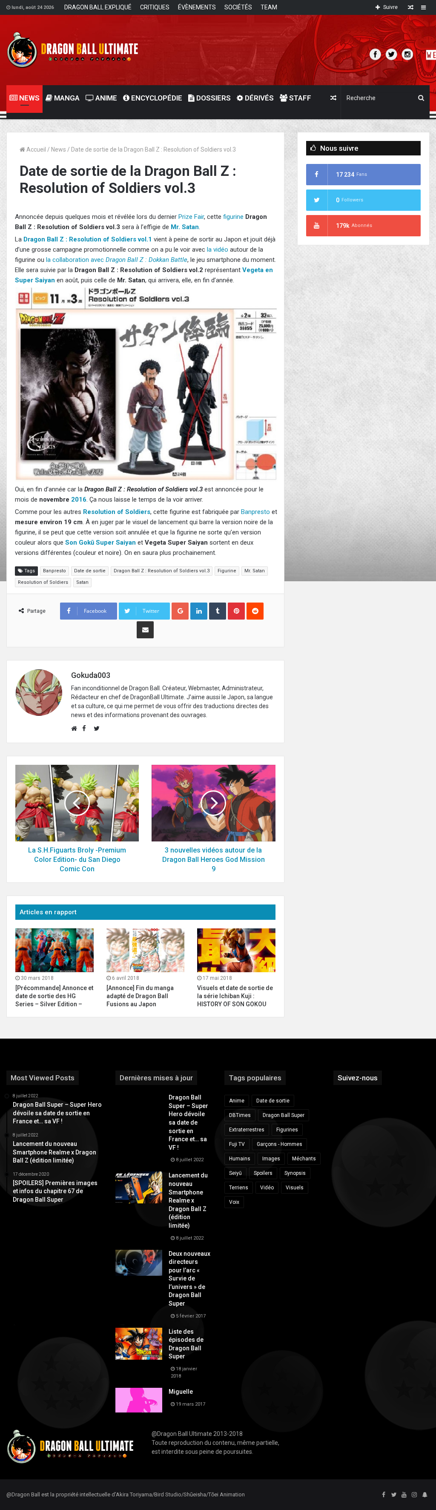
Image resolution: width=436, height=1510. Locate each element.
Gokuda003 (90, 675)
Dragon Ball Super (283, 1115)
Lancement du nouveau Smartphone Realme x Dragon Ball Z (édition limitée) (188, 1200)
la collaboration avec (116, 260)
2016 (78, 499)
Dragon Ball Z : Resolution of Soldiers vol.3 (161, 571)
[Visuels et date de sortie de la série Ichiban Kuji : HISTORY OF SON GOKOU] (236, 950)
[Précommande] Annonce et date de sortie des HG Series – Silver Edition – (54, 996)
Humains (239, 1159)
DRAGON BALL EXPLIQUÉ (98, 7)
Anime (105, 98)
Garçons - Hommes (279, 1144)
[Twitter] (394, 1495)
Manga (66, 98)
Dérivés (258, 98)
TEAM (269, 7)
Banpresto (255, 512)
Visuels (295, 1188)
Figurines (287, 1130)
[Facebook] (384, 1495)
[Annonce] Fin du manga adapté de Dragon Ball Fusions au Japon (140, 996)
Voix (234, 1202)
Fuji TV (237, 1144)
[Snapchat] (424, 1495)
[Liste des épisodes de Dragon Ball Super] (138, 1344)
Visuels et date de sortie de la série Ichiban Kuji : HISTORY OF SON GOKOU (235, 996)
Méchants (304, 1159)
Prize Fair (191, 217)
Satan (82, 582)
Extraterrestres (246, 1130)
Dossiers (213, 98)
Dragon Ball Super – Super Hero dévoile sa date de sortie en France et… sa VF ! (188, 1122)
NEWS (28, 98)
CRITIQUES (154, 7)
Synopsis (295, 1173)
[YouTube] (404, 1495)
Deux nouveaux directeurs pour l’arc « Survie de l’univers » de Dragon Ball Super (189, 1278)
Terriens (238, 1188)
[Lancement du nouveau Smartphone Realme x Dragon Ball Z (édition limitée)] (138, 1187)
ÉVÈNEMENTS (197, 7)
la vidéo (217, 249)
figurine (233, 217)
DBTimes (240, 1115)
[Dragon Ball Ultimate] (72, 50)
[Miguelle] (138, 1400)
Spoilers (263, 1173)
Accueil (35, 149)
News (58, 149)
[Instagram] (414, 1495)
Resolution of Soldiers (43, 582)
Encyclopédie (155, 98)
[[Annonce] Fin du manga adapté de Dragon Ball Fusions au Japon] (145, 950)
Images (271, 1159)
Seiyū (235, 1173)
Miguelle (181, 1391)
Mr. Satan (254, 571)
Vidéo (267, 1188)
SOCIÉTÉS (238, 7)
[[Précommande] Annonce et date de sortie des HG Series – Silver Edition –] (54, 950)
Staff (299, 98)
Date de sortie (90, 571)
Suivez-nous (358, 1078)
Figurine (227, 571)
